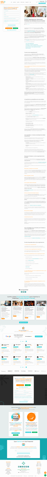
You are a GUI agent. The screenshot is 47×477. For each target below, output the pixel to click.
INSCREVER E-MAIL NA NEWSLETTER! (24, 453)
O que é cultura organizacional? (30, 43)
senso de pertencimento (35, 258)
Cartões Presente (8, 472)
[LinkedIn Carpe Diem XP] (28, 466)
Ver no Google (4, 347)
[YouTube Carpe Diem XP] (24, 466)
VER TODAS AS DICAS (24, 322)
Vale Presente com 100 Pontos (29, 446)
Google (32, 331)
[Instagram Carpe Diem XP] (26, 466)
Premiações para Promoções (8, 470)
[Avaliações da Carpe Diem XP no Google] (20, 466)
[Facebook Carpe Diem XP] (22, 466)
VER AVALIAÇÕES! (39, 336)
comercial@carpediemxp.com (24, 470)
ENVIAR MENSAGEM (24, 401)
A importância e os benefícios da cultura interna (32, 44)
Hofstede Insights (32, 74)
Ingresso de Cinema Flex (8, 473)
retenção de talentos (31, 260)
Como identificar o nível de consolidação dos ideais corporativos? (34, 45)
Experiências (8, 471)
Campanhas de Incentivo (8, 469)
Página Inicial (38, 469)
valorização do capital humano (42, 162)
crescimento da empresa (27, 236)
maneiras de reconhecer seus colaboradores (35, 205)
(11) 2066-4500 (9, 28)
